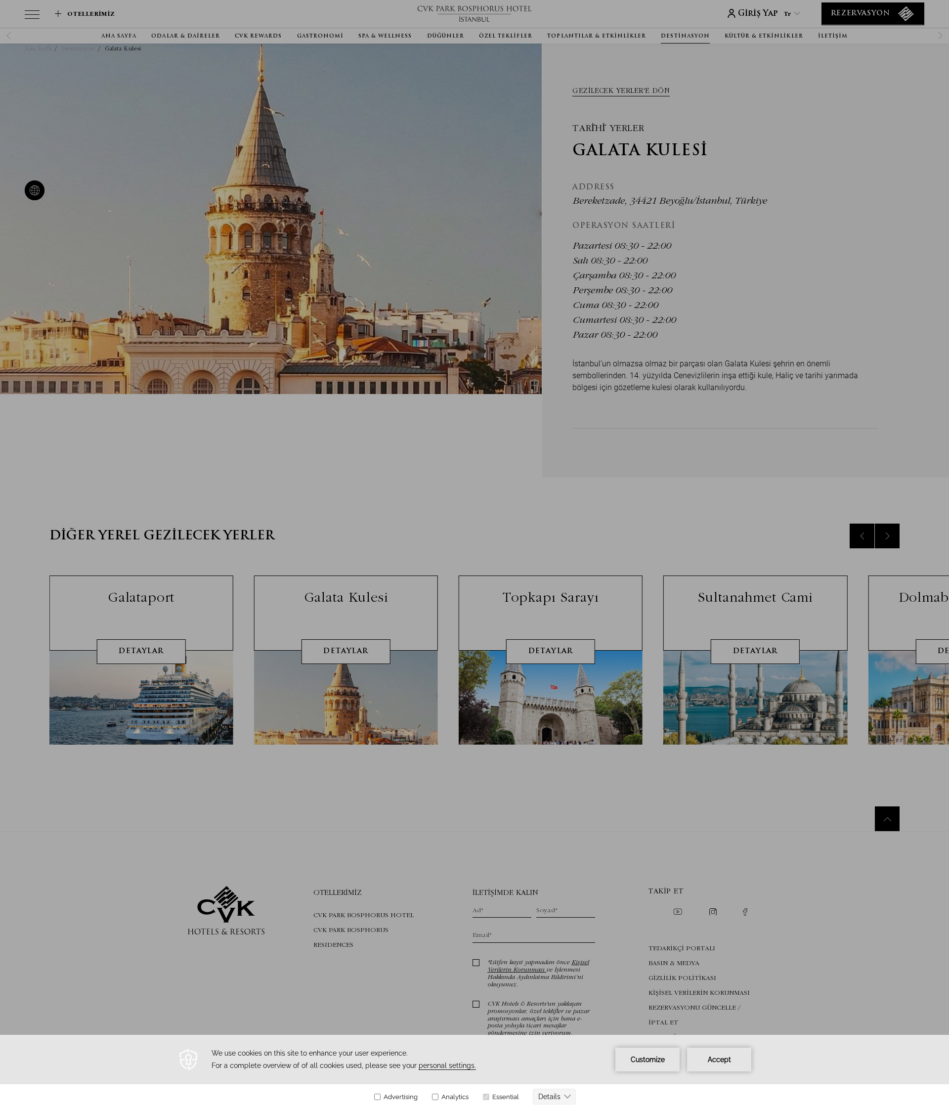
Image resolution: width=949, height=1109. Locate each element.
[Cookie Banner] (474, 1072)
